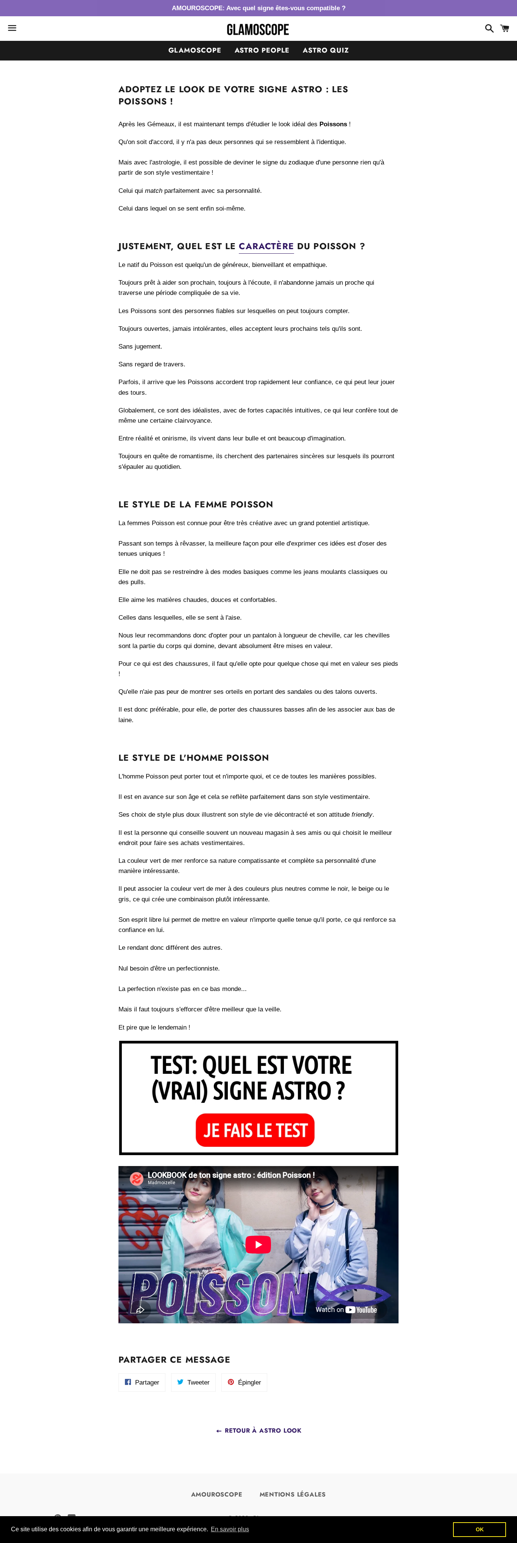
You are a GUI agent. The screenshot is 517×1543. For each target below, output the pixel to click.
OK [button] (480, 1529)
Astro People (262, 50)
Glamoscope (194, 50)
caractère (266, 246)
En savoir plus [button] (230, 1529)
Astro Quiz (326, 50)
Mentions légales (293, 1494)
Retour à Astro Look (262, 1430)
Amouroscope (217, 1494)
